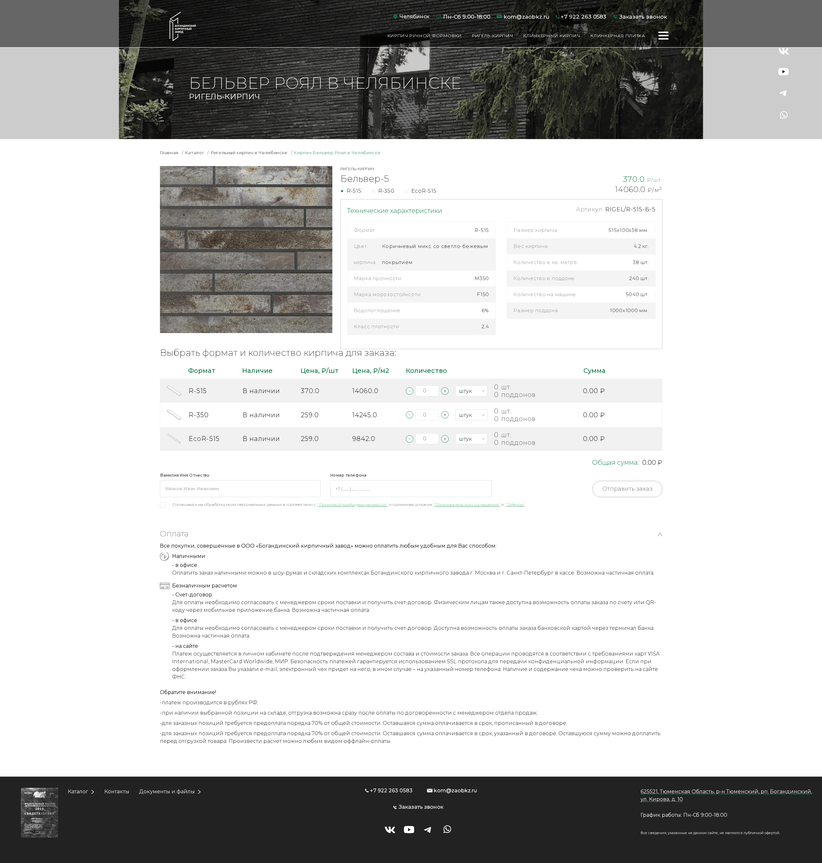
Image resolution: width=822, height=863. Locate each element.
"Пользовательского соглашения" (467, 504)
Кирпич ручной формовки (425, 35)
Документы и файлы (167, 791)
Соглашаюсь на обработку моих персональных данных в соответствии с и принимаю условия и (349, 504)
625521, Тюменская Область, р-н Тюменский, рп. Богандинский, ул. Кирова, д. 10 (726, 795)
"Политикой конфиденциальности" (353, 504)
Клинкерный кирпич (551, 35)
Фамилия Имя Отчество (185, 475)
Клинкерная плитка (617, 35)
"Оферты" (515, 504)
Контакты (116, 791)
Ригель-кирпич (492, 35)
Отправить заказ (627, 488)
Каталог (78, 791)
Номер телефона (348, 475)
